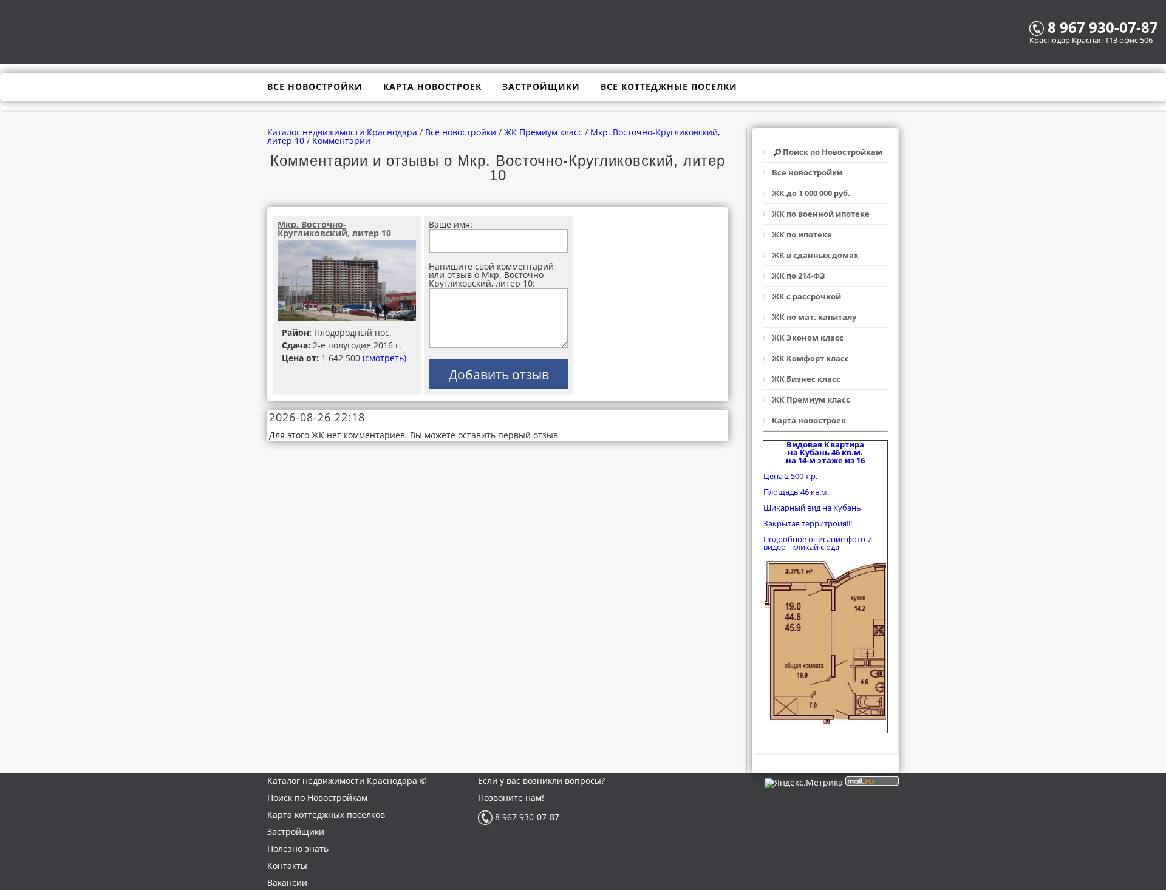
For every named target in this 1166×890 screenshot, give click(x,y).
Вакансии (287, 882)
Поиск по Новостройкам (317, 797)
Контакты (287, 865)
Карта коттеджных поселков (326, 814)
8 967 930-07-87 (526, 817)
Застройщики (295, 831)
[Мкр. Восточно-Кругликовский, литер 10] (347, 281)
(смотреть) (384, 358)
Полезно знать (298, 848)
